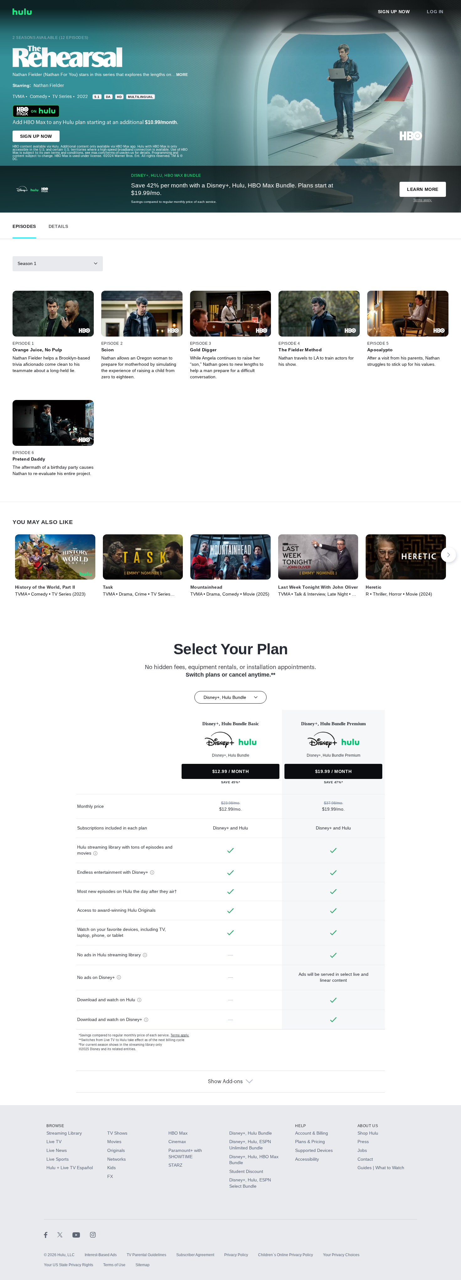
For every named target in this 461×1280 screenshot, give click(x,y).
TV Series (62, 97)
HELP (300, 1126)
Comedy (38, 97)
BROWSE (55, 1126)
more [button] (182, 75)
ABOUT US (368, 1126)
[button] (24, 225)
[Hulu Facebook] (50, 1235)
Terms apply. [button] (180, 1035)
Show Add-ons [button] (225, 1081)
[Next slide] (448, 554)
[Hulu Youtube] (81, 1235)
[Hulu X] (64, 1235)
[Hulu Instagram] (93, 1235)
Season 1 (27, 263)
